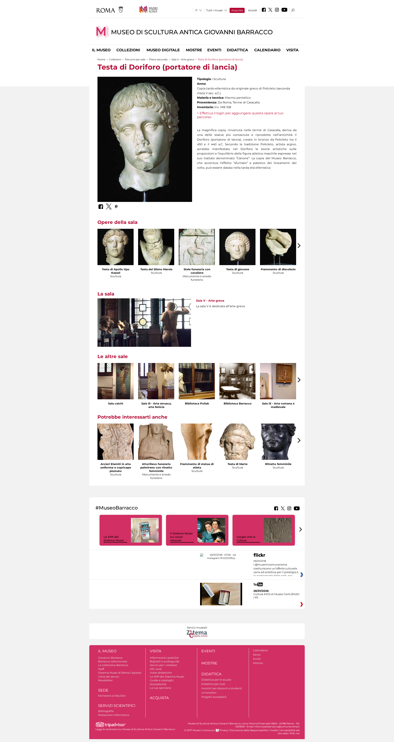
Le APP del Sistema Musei (114, 538)
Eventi (214, 50)
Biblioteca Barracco (238, 403)
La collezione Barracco (113, 665)
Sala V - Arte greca (183, 59)
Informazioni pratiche (164, 657)
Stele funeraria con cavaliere (197, 271)
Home (101, 59)
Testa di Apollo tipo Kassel (115, 271)
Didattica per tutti (213, 684)
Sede (103, 690)
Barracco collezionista (112, 661)
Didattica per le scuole (216, 679)
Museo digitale (163, 50)
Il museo (101, 50)
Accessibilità (158, 684)
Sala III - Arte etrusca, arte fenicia (156, 405)
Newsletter (105, 680)
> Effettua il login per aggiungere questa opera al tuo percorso (240, 115)
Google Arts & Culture (246, 538)
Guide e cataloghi (162, 680)
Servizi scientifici (116, 706)
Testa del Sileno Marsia (156, 269)
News (256, 654)
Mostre (194, 50)
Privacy (223, 730)
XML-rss (295, 733)
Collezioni (128, 50)
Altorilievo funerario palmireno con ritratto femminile (156, 467)
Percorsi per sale (135, 59)
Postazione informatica (113, 715)
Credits (274, 730)
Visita (292, 50)
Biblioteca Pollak (197, 403)
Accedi (252, 10)
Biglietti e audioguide (164, 661)
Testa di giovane (237, 269)
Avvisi (257, 658)
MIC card (155, 669)
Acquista (237, 10)
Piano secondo (158, 59)
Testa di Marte (237, 464)
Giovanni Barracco (110, 657)
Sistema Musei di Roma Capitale (119, 672)
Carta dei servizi (108, 676)
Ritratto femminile (278, 464)
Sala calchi (115, 403)
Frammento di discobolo (278, 269)
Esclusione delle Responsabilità (249, 730)
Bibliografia (106, 711)
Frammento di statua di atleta (197, 465)
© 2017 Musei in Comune (199, 730)
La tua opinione (160, 687)
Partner (258, 663)
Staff (101, 669)
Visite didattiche (161, 672)
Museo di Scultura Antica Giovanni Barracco (192, 32)
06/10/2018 (275, 569)
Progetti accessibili (214, 696)
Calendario (267, 50)
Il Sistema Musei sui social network (181, 537)
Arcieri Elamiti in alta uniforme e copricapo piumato (115, 467)
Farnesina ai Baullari (112, 695)
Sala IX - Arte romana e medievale (278, 405)
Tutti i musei (214, 10)
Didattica (237, 50)
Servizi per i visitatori (163, 665)
